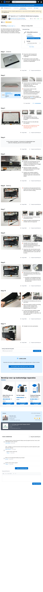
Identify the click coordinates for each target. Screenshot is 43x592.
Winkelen (3, 380)
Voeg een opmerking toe (35, 347)
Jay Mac (6, 459)
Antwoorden (30, 7)
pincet (31, 97)
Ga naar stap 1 (10, 26)
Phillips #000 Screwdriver (32, 32)
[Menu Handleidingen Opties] (40, 8)
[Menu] (2, 2)
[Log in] (41, 2)
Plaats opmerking (36, 483)
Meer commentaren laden (22, 468)
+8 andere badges (37, 419)
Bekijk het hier (6, 12)
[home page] (7, 2)
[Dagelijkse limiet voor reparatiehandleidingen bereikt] (39, 418)
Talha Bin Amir (13, 18)
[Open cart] (38, 2)
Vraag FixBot (24, 70)
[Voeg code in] (7, 473)
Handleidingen (23, 7)
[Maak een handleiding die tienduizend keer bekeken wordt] (37, 418)
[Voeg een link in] (9, 473)
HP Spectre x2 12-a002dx (7, 8)
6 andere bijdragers (21, 18)
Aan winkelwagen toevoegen (34, 38)
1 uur (4, 22)
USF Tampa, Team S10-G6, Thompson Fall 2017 (21, 424)
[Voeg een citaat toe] (11, 473)
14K (32, 18)
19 (35, 18)
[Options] (2, 8)
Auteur (4, 413)
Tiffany (8, 452)
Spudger (28, 41)
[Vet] (3, 473)
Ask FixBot (36, 350)
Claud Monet (7, 443)
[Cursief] (5, 473)
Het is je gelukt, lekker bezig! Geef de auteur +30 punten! (22, 366)
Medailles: (37, 415)
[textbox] (21, 478)
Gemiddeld (9, 22)
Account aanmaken (30, 5)
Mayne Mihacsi (8, 449)
